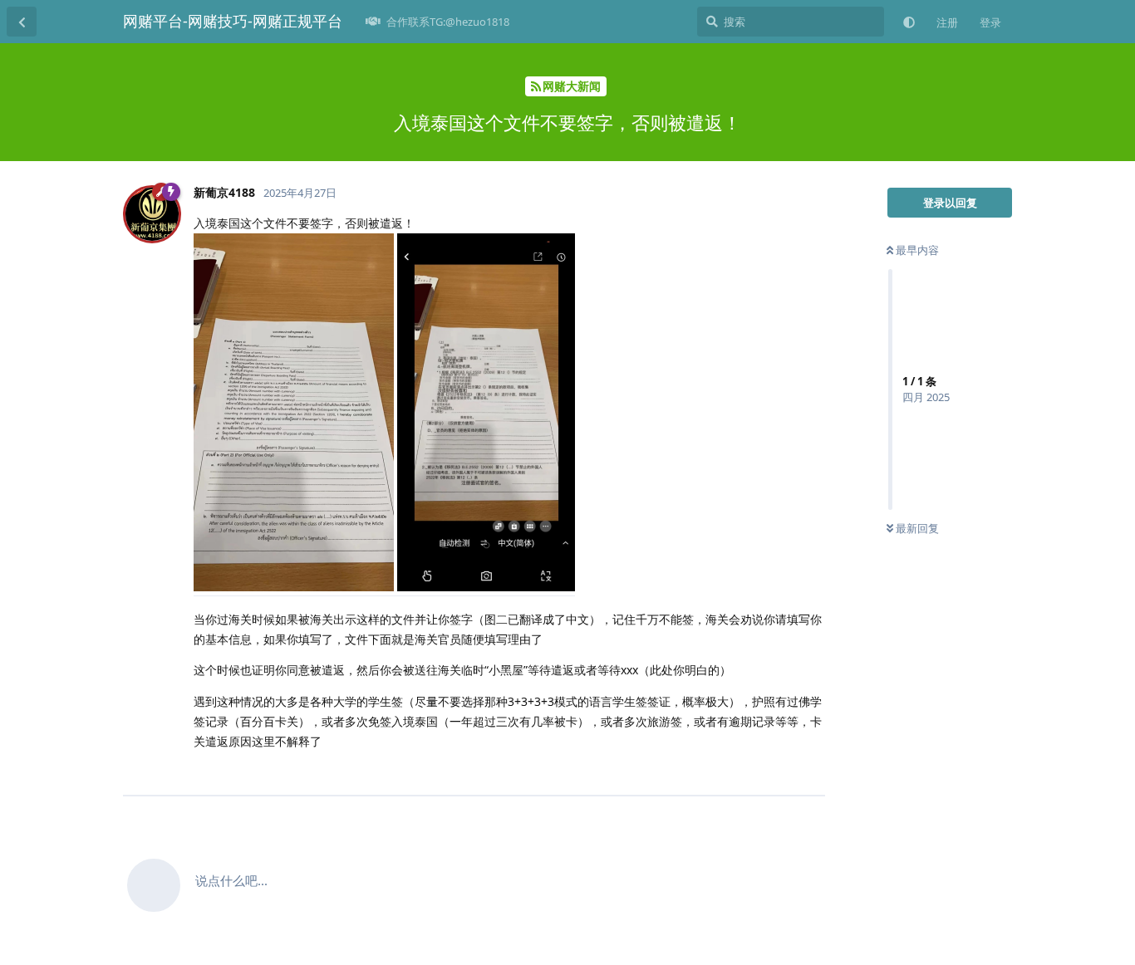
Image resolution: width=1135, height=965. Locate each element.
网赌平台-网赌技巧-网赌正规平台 (232, 21)
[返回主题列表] (22, 22)
